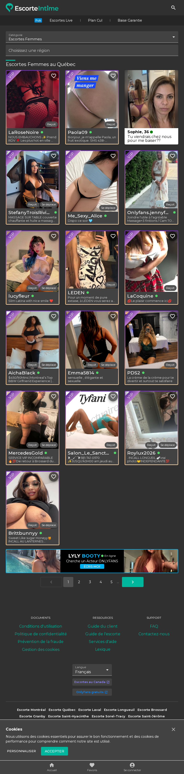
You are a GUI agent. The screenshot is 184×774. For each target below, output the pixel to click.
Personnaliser (21, 751)
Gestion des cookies (40, 649)
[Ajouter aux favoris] (53, 76)
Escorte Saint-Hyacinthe (68, 716)
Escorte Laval (89, 710)
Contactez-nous (153, 634)
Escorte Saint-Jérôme (146, 716)
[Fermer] (173, 729)
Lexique (102, 649)
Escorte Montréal (31, 710)
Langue (80, 667)
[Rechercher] (173, 7)
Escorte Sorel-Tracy (108, 716)
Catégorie (16, 35)
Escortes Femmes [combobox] (25, 39)
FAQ (154, 626)
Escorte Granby (32, 716)
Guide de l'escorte (102, 634)
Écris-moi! (92, 566)
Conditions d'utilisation (40, 626)
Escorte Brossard (152, 710)
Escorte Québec (62, 710)
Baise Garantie (130, 20)
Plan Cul (95, 20)
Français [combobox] (83, 672)
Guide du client (103, 626)
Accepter (54, 751)
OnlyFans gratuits (90, 692)
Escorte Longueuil (119, 710)
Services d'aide (103, 641)
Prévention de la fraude (40, 641)
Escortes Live (61, 20)
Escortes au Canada (89, 682)
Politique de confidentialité (41, 634)
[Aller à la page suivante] (133, 582)
